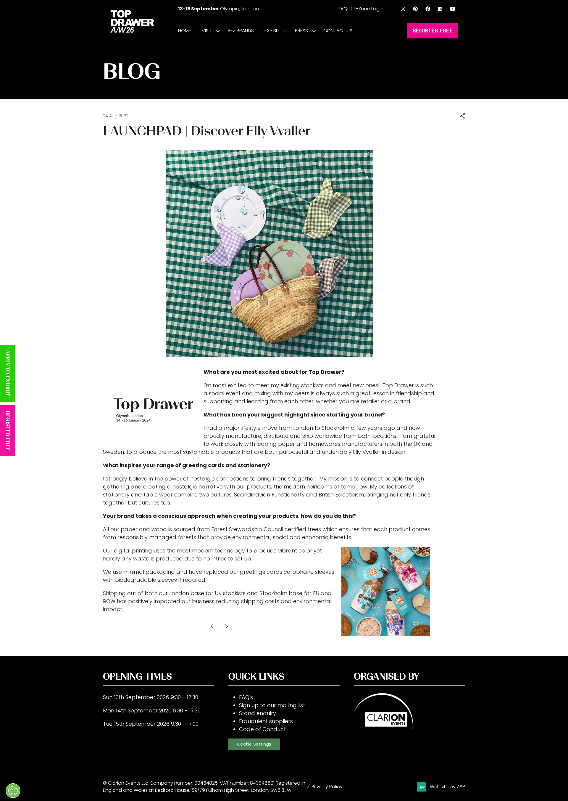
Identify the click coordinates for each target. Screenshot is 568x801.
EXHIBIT (272, 30)
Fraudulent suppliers (266, 721)
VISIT (207, 30)
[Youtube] (452, 9)
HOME (184, 30)
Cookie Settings (254, 744)
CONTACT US (337, 30)
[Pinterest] (415, 9)
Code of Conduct (262, 729)
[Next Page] (226, 626)
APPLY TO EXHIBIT (7, 373)
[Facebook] (427, 9)
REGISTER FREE (7, 431)
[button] (432, 30)
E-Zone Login (368, 8)
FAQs (344, 8)
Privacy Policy (327, 786)
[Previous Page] (212, 626)
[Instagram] (403, 9)
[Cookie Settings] (13, 790)
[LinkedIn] (440, 9)
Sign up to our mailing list (272, 705)
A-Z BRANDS (240, 30)
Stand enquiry (257, 713)
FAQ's (246, 697)
